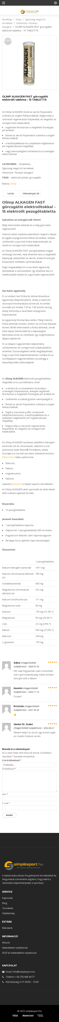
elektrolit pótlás (19, 177)
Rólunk (6, 942)
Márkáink (7, 928)
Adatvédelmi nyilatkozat (15, 947)
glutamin (16, 484)
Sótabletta (24, 164)
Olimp (13, 183)
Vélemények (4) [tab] (31, 193)
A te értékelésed (11, 760)
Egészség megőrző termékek (18, 168)
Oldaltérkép (8, 913)
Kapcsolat (7, 898)
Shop (18, 19)
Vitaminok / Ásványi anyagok (17, 172)
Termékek (7, 908)
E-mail (6, 803)
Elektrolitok (8, 457)
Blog (4, 903)
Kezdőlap (7, 19)
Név (5, 794)
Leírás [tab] (10, 193)
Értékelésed (9, 768)
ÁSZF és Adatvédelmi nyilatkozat (19, 952)
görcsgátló (35, 177)
